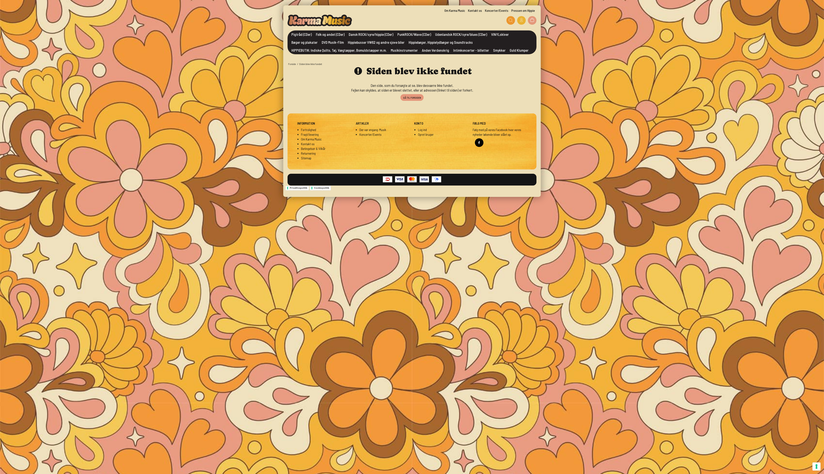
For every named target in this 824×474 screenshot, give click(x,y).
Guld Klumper (519, 50)
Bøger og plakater (304, 42)
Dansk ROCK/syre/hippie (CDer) (371, 34)
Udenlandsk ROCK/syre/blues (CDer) (461, 34)
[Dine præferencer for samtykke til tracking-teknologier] (816, 466)
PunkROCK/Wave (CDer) (414, 34)
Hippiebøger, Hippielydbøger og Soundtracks (441, 42)
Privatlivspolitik (298, 187)
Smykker (499, 50)
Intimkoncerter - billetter (471, 50)
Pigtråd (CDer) (301, 34)
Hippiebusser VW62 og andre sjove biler (376, 42)
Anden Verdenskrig (435, 50)
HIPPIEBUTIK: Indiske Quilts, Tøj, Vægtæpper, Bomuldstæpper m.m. (339, 50)
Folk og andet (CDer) (330, 34)
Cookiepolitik (321, 187)
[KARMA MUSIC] (320, 20)
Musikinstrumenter (404, 50)
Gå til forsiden (412, 97)
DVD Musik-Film (333, 42)
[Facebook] (479, 142)
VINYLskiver (500, 34)
